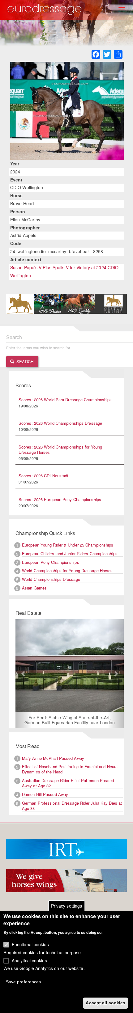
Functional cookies (30, 944)
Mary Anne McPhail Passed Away (53, 758)
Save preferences (23, 981)
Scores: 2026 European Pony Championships (60, 499)
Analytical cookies (29, 960)
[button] (23, 673)
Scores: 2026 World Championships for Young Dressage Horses (60, 449)
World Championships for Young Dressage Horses (67, 570)
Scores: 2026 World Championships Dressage (60, 423)
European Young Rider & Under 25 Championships (68, 545)
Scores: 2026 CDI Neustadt (44, 476)
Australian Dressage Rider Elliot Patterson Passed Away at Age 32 (68, 783)
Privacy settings (66, 906)
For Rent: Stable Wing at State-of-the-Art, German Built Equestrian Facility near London (69, 720)
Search (24, 361)
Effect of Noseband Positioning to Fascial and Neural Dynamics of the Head (70, 769)
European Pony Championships (50, 562)
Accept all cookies (105, 1002)
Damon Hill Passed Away (45, 794)
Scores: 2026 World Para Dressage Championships (65, 399)
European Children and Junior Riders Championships (70, 553)
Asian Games (34, 588)
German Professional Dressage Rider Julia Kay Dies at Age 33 (72, 805)
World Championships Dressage (51, 579)
